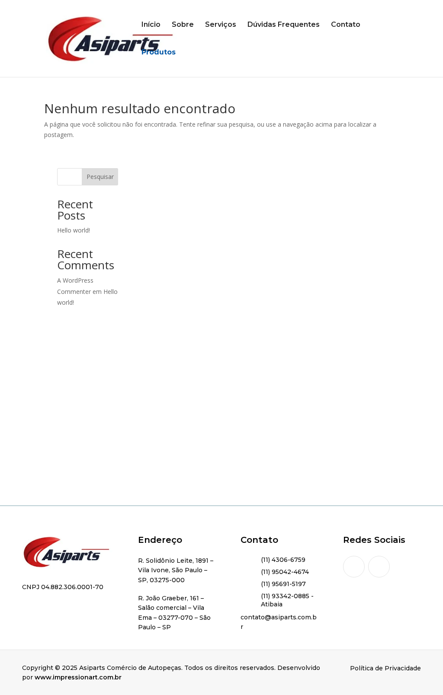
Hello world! (73, 230)
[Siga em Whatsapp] (379, 566)
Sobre (183, 25)
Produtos (158, 52)
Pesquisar (100, 176)
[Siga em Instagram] (354, 566)
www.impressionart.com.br (78, 677)
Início (151, 25)
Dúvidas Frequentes (283, 25)
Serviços (220, 25)
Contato (345, 25)
